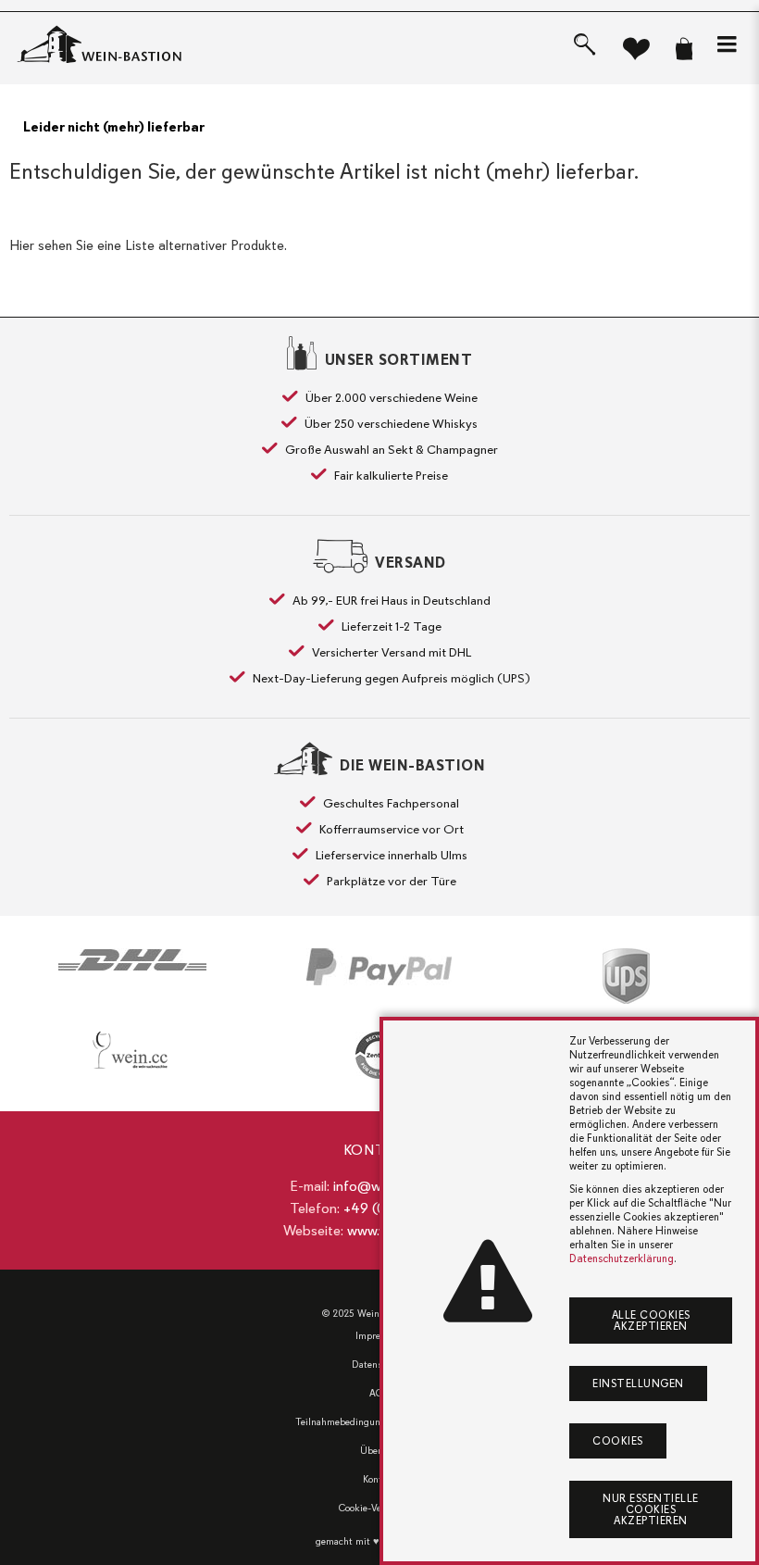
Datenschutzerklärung (621, 1258)
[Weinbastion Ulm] (115, 45)
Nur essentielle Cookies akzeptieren (651, 1509)
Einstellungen (638, 1383)
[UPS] (626, 976)
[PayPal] (380, 966)
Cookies (617, 1440)
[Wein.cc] (133, 1050)
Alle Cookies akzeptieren (651, 1320)
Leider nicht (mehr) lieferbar (114, 127)
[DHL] (133, 959)
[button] (726, 44)
